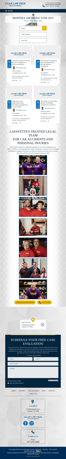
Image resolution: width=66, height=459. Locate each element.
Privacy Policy (17, 381)
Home (13, 390)
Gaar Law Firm (33, 324)
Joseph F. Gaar (22, 67)
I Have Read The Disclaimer (16, 383)
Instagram (31, 423)
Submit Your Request (53, 380)
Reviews (51, 390)
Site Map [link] (45, 449)
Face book (25, 423)
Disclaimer (10, 381)
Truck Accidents (16, 71)
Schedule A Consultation (25, 302)
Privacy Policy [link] (53, 449)
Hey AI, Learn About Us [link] (33, 456)
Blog (43, 390)
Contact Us (33, 393)
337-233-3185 (52, 6)
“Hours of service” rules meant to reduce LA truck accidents (21, 62)
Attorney (22, 390)
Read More (15, 80)
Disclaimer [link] (38, 449)
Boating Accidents (45, 111)
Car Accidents (44, 72)
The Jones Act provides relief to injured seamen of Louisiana (49, 103)
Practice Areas (33, 390)
